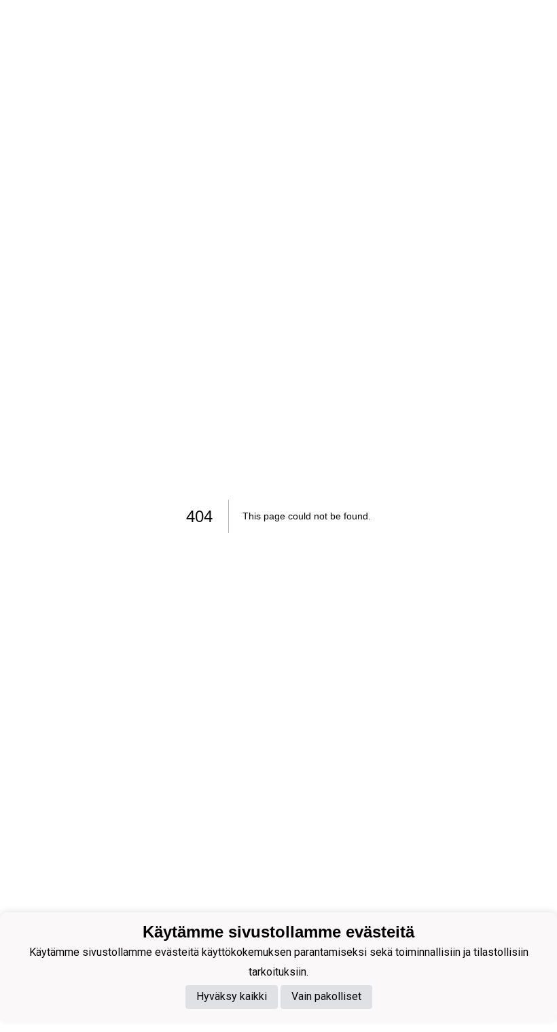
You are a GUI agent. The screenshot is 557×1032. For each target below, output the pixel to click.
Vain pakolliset (326, 996)
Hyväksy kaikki (231, 996)
